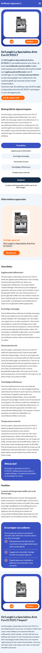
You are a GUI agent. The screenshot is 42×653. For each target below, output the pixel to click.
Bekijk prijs (11, 253)
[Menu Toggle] (40, 3)
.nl (11, 3)
